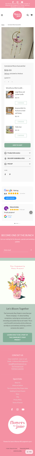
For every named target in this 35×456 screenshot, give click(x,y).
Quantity (7, 78)
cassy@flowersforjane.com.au (17, 364)
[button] (17, 153)
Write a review (10, 198)
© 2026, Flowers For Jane (11, 448)
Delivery (6, 73)
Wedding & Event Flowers (17, 391)
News (17, 394)
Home (2, 24)
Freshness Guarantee (17, 369)
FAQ (17, 397)
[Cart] (32, 15)
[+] (12, 82)
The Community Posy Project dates (17, 388)
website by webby (18, 451)
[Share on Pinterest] (10, 174)
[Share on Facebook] (5, 174)
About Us (17, 382)
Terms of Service (17, 402)
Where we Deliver (17, 385)
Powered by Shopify (24, 448)
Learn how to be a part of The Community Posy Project (17, 337)
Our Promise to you (17, 366)
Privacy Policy (18, 400)
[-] (4, 82)
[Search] (28, 15)
